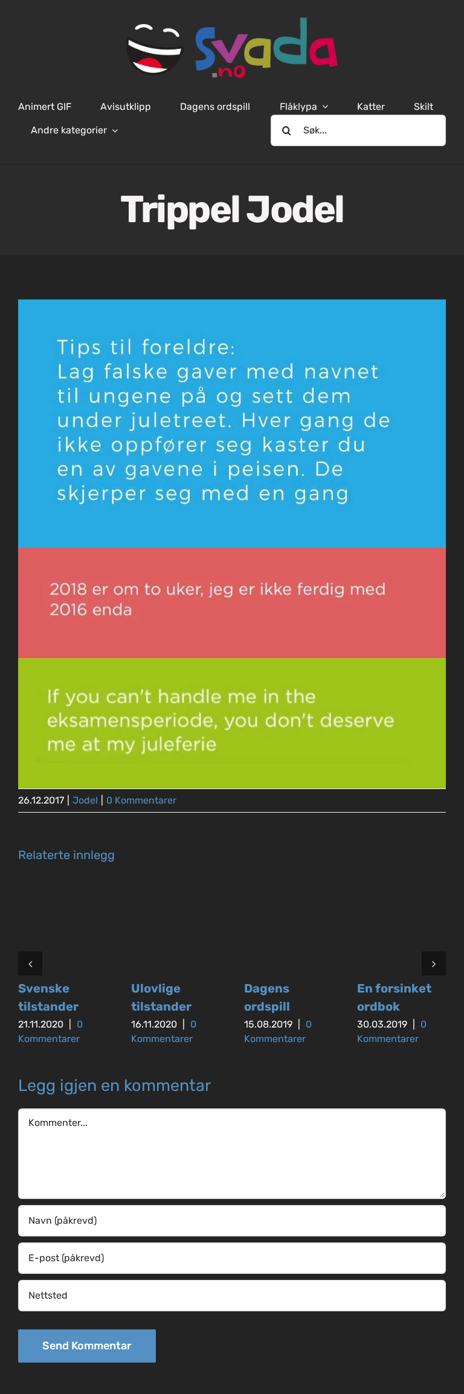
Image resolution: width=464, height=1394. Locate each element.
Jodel (85, 800)
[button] (30, 963)
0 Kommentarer (141, 800)
